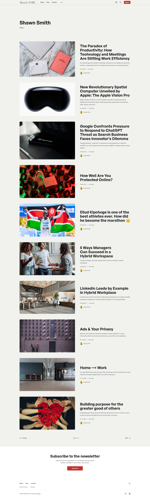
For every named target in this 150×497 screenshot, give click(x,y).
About (42, 2)
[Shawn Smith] (27, 2)
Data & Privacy (24, 487)
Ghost (38, 493)
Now (48, 2)
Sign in (127, 2)
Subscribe (75, 468)
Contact (54, 2)
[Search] (120, 2)
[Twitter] (116, 2)
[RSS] (129, 493)
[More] (61, 2)
